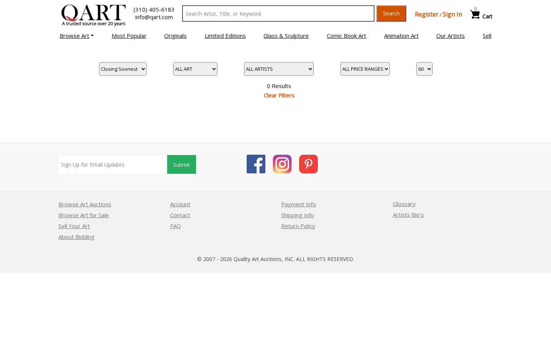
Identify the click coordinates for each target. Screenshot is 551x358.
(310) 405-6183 (154, 9)
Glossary (404, 203)
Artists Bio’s (408, 214)
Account (180, 204)
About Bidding (76, 236)
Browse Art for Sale (83, 215)
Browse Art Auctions (84, 204)
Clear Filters (279, 95)
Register (427, 14)
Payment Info (298, 204)
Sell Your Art (74, 226)
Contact (180, 215)
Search (391, 13)
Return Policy (298, 226)
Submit (181, 164)
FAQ (175, 226)
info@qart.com (154, 17)
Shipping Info (297, 215)
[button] (77, 35)
